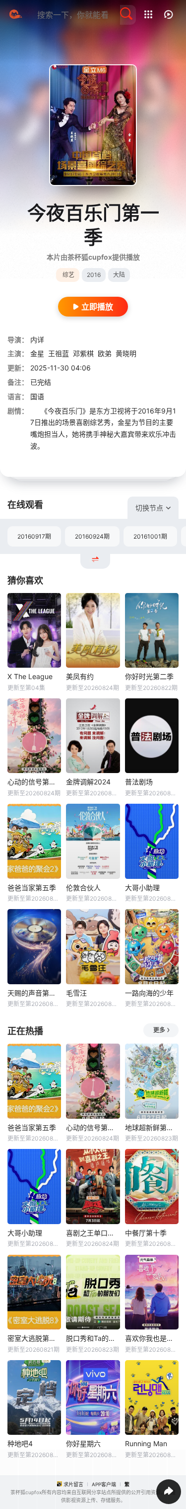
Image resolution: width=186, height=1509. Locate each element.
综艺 (68, 274)
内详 (37, 339)
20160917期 (34, 536)
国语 (37, 396)
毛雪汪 (76, 993)
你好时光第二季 (149, 676)
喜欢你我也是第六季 (152, 1338)
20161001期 (150, 536)
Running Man (146, 1443)
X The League (30, 676)
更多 (159, 1030)
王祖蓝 (58, 353)
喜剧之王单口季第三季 (93, 1233)
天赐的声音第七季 (34, 993)
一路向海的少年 (149, 993)
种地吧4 (20, 1443)
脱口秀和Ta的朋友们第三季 (93, 1338)
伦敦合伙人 (83, 887)
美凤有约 (80, 676)
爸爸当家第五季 (31, 887)
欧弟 (105, 353)
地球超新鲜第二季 (152, 1127)
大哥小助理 (142, 887)
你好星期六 (83, 1443)
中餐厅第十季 (146, 1233)
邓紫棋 (83, 353)
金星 (37, 353)
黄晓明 (126, 353)
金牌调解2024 (88, 781)
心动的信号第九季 (34, 781)
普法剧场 (139, 781)
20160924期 (92, 536)
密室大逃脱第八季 (34, 1338)
